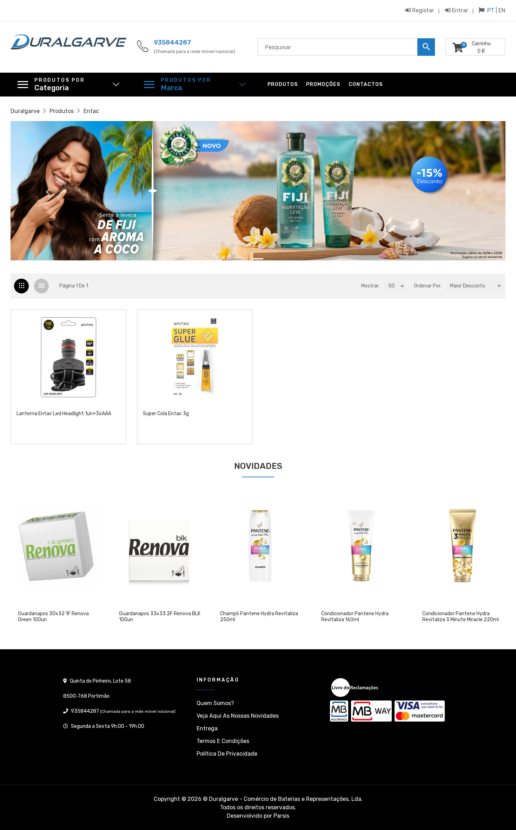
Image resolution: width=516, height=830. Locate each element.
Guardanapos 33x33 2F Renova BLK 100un (157, 617)
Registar (422, 10)
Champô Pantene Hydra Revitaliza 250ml (257, 617)
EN (501, 10)
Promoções (323, 84)
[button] (48, 192)
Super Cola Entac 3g (166, 414)
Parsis (281, 815)
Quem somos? (215, 703)
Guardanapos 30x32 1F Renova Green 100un (51, 617)
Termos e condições (223, 741)
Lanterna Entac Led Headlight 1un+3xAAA (63, 414)
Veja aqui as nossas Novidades (238, 715)
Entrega (207, 728)
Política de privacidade (227, 753)
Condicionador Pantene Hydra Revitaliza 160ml (352, 617)
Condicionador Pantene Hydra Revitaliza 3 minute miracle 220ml (458, 617)
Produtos (282, 84)
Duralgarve (25, 111)
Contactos (366, 84)
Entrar (459, 10)
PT (490, 10)
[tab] (21, 286)
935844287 (172, 42)
